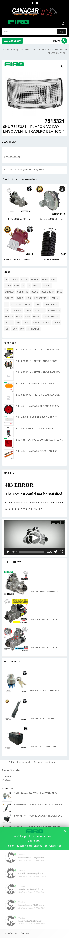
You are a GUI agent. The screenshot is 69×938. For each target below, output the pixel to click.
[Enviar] (61, 31)
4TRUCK (35, 279)
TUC (7, 329)
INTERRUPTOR (41, 298)
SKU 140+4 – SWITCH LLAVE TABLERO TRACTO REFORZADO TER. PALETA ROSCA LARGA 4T (46, 690)
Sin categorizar (16, 49)
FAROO (20, 298)
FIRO (28, 298)
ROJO (19, 316)
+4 (6, 279)
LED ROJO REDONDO (21, 304)
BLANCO (47, 286)
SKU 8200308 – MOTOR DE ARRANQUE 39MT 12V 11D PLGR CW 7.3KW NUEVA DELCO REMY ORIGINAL (46, 647)
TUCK (14, 329)
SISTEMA (9, 323)
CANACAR (9, 292)
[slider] (31, 552)
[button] (61, 66)
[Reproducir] (8, 551)
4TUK (16, 286)
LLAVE (38, 304)
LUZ (6, 310)
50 (29, 286)
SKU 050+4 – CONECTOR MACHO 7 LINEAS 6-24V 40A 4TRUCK (45, 718)
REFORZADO (54, 310)
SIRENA (36, 316)
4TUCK (8, 286)
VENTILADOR (33, 329)
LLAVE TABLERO (51, 304)
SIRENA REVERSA (51, 316)
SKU (18, 323)
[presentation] (59, 587)
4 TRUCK (14, 279)
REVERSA (9, 316)
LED (6, 304)
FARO (59, 292)
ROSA (27, 316)
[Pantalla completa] (61, 551)
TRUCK (56, 323)
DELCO (34, 292)
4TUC (53, 279)
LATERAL (55, 298)
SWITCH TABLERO (41, 323)
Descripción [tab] (9, 141)
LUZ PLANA (17, 310)
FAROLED (9, 298)
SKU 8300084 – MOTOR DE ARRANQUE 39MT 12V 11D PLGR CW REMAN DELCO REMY (46, 619)
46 (23, 286)
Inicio (5, 49)
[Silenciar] (55, 551)
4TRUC (24, 279)
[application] (34, 537)
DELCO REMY (47, 292)
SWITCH (26, 323)
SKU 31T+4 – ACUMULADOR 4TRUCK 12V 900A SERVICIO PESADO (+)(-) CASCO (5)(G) (45, 746)
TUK (22, 329)
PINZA (28, 310)
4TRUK (45, 279)
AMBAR (36, 286)
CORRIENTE (22, 292)
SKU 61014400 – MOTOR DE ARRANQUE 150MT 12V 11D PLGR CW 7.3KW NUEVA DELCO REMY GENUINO (46, 591)
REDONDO (39, 310)
